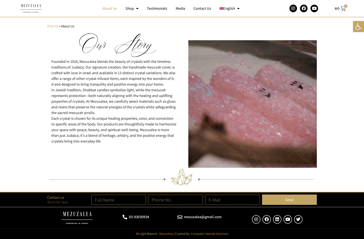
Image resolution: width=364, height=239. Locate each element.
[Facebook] (304, 8)
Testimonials (157, 8)
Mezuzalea (166, 234)
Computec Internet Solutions (209, 234)
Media (180, 8)
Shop (130, 8)
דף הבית (52, 26)
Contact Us (202, 8)
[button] (358, 26)
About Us (109, 8)
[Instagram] (293, 8)
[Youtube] (314, 8)
